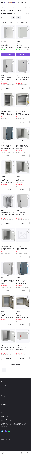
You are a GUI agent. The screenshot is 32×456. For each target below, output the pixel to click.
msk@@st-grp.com (6, 420)
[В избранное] (13, 27)
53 (22, 370)
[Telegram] (2, 431)
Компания (4, 400)
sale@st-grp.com (5, 419)
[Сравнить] (13, 30)
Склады (3, 404)
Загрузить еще (15, 364)
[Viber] (6, 431)
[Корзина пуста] (28, 2)
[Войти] (25, 2)
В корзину (8, 54)
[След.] (27, 370)
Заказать (8, 88)
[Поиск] (22, 2)
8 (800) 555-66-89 (6, 416)
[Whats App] (9, 431)
